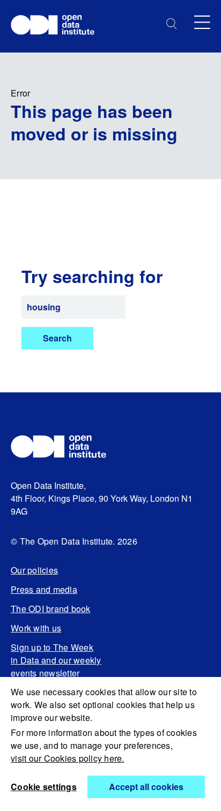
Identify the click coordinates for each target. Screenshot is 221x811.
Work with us (36, 628)
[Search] (171, 23)
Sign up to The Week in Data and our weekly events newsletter (56, 660)
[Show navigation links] (202, 22)
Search (57, 338)
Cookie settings (44, 786)
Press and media (44, 589)
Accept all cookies (146, 786)
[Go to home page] (58, 26)
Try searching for (92, 276)
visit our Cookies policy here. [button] (67, 758)
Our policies (34, 570)
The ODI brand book (51, 608)
